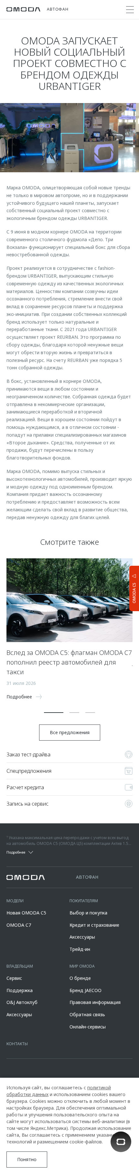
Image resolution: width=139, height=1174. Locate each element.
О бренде (80, 978)
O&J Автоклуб (21, 1002)
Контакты (17, 1043)
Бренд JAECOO (86, 990)
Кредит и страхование (94, 925)
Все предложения (70, 732)
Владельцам (19, 966)
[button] (53, 712)
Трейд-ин (80, 949)
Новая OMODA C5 (26, 913)
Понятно (27, 1159)
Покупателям (84, 901)
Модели (15, 901)
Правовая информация (95, 1002)
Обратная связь (87, 1014)
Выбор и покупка (88, 913)
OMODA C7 (18, 925)
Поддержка (19, 990)
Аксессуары (82, 937)
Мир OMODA (82, 966)
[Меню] (130, 10)
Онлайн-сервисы (88, 1027)
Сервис (14, 978)
